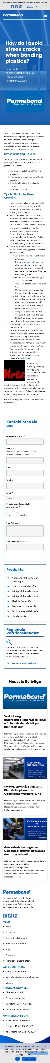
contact (39, 399)
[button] (32, 7)
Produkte (10, 932)
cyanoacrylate (29, 261)
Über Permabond (14, 992)
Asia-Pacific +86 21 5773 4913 (21, 1031)
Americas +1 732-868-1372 (19, 1020)
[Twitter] (16, 6)
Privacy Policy (29, 1059)
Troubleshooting (14, 77)
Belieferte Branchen (16, 943)
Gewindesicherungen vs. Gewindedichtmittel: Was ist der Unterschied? (24, 850)
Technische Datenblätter (18, 960)
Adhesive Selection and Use (20, 73)
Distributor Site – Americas (14, 2)
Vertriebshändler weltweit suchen (22, 977)
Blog (8, 949)
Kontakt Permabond (16, 971)
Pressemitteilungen (15, 998)
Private (10, 515)
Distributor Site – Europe (36, 2)
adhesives (25, 358)
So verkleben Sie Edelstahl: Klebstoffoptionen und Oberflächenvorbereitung (23, 790)
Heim (8, 926)
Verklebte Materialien (16, 938)
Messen (9, 983)
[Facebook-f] (12, 6)
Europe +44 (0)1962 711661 (19, 1026)
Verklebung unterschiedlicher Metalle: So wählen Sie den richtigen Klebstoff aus (25, 721)
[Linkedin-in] (20, 6)
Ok (17, 1059)
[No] (38, 1053)
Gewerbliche (23, 515)
